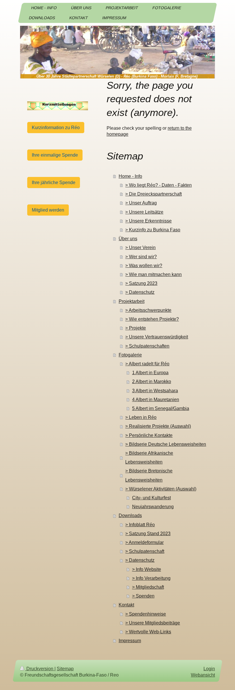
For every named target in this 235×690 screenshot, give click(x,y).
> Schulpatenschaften (147, 346)
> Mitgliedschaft (148, 587)
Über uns (128, 238)
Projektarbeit (131, 301)
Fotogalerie (130, 354)
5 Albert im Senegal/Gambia (160, 408)
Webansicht (203, 675)
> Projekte (135, 328)
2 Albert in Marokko (151, 381)
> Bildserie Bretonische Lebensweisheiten (149, 475)
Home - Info (130, 176)
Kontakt (126, 604)
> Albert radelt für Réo (147, 363)
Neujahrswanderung (153, 506)
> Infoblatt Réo (140, 524)
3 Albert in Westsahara (155, 390)
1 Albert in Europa (150, 372)
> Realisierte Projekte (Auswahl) (158, 426)
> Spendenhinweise (145, 614)
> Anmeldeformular (144, 542)
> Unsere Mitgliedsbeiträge (152, 622)
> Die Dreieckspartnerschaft (153, 194)
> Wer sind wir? (141, 256)
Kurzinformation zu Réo (56, 127)
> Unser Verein (140, 247)
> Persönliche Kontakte (149, 435)
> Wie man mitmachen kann (153, 274)
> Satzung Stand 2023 (148, 533)
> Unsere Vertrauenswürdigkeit (156, 336)
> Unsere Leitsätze (144, 212)
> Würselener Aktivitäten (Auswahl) (160, 488)
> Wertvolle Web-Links (148, 631)
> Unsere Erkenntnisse (148, 220)
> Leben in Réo (140, 417)
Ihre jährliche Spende (53, 182)
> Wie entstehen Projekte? (152, 319)
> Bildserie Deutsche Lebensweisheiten (165, 444)
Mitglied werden (48, 210)
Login (209, 668)
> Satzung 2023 (141, 283)
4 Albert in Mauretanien (155, 399)
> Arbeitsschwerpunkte (148, 310)
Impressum (130, 640)
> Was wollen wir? (143, 265)
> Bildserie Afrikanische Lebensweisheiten (149, 457)
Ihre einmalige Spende (55, 155)
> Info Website (146, 569)
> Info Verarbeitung (151, 578)
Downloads (130, 515)
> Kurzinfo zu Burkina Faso (152, 229)
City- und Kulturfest (151, 497)
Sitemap (65, 668)
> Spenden (143, 596)
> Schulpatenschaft (144, 551)
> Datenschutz (139, 292)
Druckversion (39, 668)
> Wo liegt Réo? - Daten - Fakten (158, 185)
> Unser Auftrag (141, 202)
